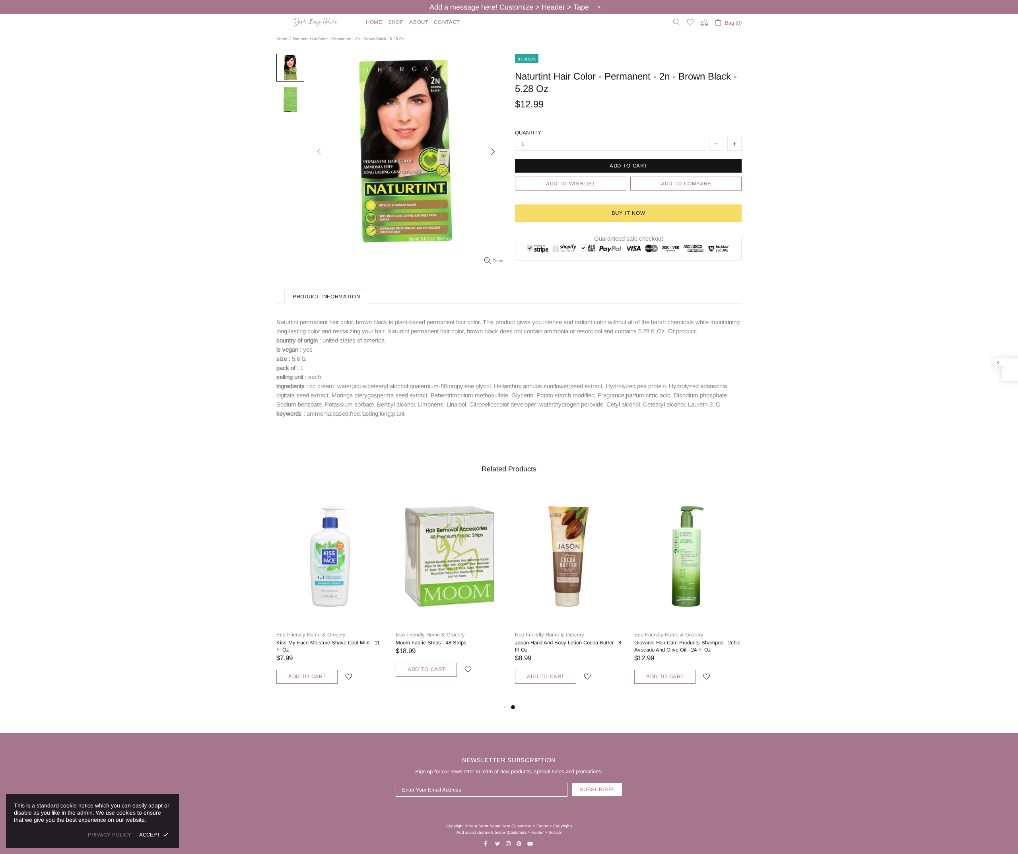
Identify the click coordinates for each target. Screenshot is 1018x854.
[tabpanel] (568, 595)
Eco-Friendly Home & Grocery (311, 635)
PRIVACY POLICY (109, 835)
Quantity (528, 133)
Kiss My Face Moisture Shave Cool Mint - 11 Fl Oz (328, 646)
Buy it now (628, 213)
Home (281, 39)
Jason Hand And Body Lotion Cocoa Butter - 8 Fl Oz (568, 646)
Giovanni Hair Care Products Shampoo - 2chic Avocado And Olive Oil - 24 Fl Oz (687, 646)
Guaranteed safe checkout (628, 238)
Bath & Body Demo (316, 22)
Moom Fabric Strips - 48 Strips (431, 643)
